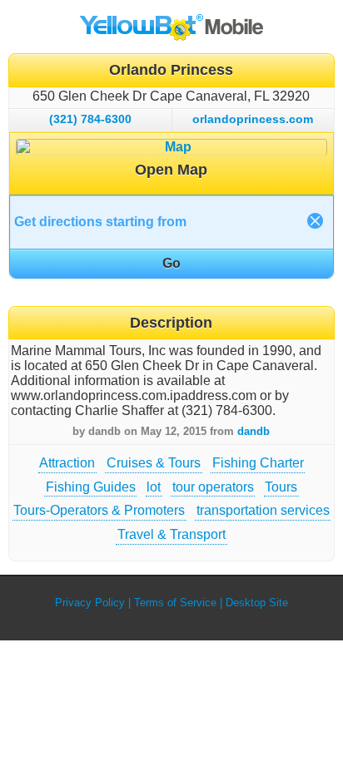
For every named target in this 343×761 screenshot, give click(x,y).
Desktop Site (257, 602)
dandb (253, 431)
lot (154, 487)
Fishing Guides (91, 487)
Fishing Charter (258, 463)
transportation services (263, 510)
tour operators (213, 487)
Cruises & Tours (154, 463)
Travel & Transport (171, 534)
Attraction (67, 463)
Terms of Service (175, 602)
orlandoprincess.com (252, 119)
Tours (281, 487)
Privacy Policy (90, 602)
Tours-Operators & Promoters (99, 510)
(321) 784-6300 (90, 119)
